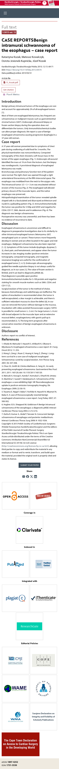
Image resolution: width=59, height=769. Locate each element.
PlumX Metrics (13, 94)
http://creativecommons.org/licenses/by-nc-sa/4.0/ (25, 446)
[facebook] (27, 476)
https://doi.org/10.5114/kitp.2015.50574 (23, 70)
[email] (23, 476)
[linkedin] (35, 476)
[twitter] (31, 476)
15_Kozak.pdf (11, 82)
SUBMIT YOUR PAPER (29, 465)
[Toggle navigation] (5, 13)
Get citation (8, 89)
